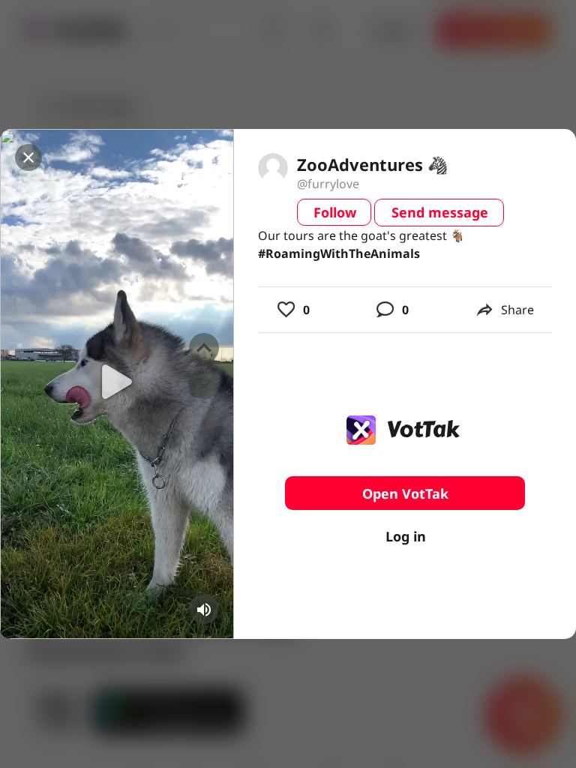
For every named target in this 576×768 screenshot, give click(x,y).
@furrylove (328, 184)
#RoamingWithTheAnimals (339, 253)
